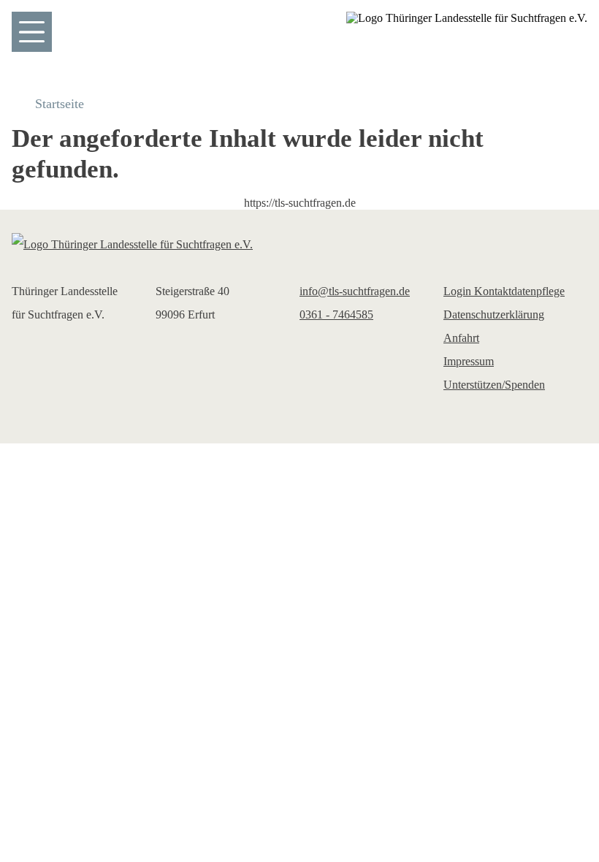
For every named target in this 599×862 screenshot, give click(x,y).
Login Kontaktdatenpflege (504, 291)
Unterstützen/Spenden (494, 384)
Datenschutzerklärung (493, 314)
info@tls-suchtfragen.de (355, 291)
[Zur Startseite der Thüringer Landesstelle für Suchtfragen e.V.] (299, 244)
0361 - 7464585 (336, 314)
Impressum (468, 361)
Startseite (59, 103)
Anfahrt (461, 338)
